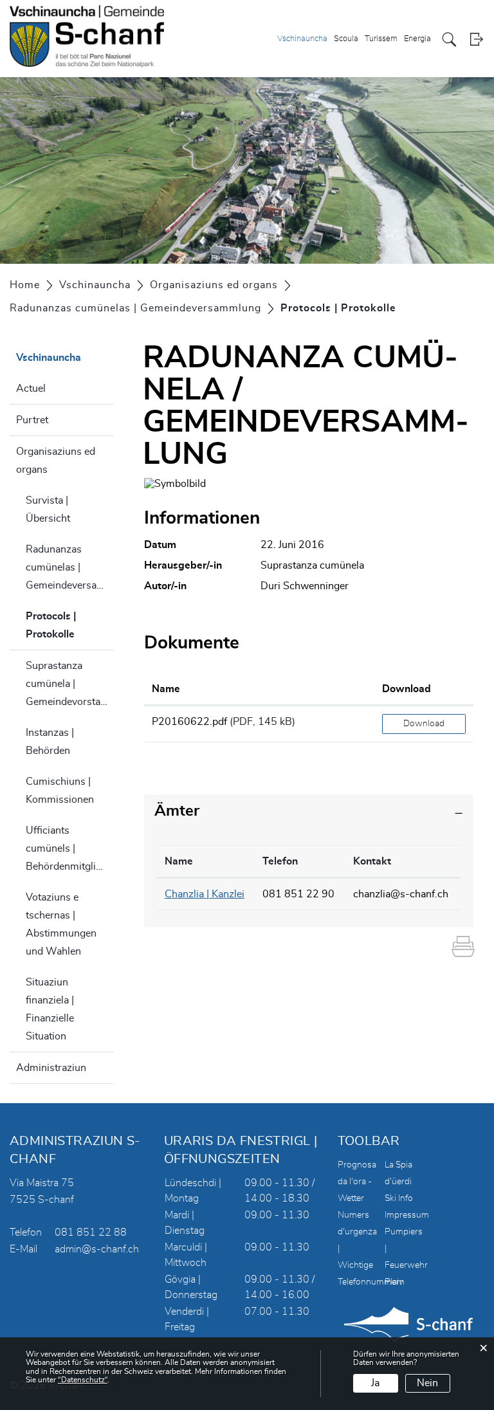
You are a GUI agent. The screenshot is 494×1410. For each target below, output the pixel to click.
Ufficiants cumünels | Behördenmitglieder (70, 848)
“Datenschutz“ (82, 1380)
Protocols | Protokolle (70, 625)
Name (166, 689)
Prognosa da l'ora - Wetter (357, 1181)
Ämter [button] (176, 811)
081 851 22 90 (298, 894)
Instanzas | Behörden (50, 742)
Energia (417, 39)
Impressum (407, 1215)
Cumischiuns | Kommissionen (60, 790)
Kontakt (372, 861)
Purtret (32, 420)
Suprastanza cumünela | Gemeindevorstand (69, 684)
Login (476, 39)
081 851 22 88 (91, 1232)
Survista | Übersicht (48, 509)
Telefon (280, 861)
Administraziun (51, 1068)
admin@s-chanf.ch (97, 1249)
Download (406, 689)
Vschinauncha (302, 39)
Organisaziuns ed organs (55, 460)
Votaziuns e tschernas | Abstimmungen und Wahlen (61, 924)
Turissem (381, 39)
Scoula (346, 39)
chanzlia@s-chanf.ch (400, 894)
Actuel (31, 388)
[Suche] (449, 39)
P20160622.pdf (189, 722)
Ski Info (399, 1198)
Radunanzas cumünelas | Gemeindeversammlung (70, 567)
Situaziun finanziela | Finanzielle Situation (50, 1009)
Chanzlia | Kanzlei (204, 894)
